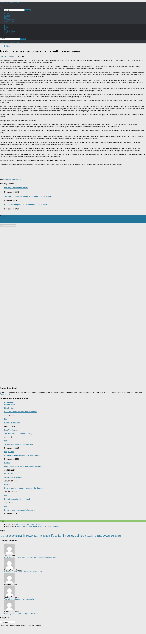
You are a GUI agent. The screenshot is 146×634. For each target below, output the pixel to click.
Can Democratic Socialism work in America (20, 412)
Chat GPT (2, 536)
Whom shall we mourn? (13, 477)
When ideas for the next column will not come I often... (24, 572)
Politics (7, 16)
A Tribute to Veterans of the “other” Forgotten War (22, 455)
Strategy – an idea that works (16, 188)
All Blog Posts (9, 20)
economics (8, 179)
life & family (58, 535)
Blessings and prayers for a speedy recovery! (21, 614)
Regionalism (89, 536)
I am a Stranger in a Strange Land (17, 499)
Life (5, 18)
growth (29, 535)
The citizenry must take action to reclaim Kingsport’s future (28, 196)
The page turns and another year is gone (19, 433)
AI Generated (9, 21)
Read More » (5, 394)
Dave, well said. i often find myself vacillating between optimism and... (30, 557)
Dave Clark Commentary (9, 3)
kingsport (44, 535)
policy (15, 179)
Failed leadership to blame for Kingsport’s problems (23, 466)
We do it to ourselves (12, 423)
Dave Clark (6, 56)
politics (20, 179)
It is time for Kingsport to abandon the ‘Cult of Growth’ (26, 205)
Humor (36, 536)
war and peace (113, 536)
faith (22, 535)
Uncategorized (13, 430)
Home (6, 14)
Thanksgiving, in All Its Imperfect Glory (18, 444)
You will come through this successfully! (19, 599)
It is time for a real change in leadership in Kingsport (23, 488)
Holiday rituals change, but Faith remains (19, 510)
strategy (100, 535)
